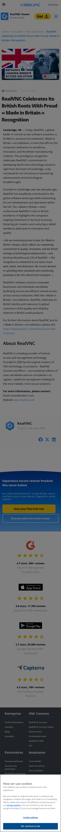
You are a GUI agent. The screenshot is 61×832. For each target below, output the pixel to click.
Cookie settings (30, 817)
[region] (30, 803)
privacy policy (14, 805)
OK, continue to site (30, 826)
